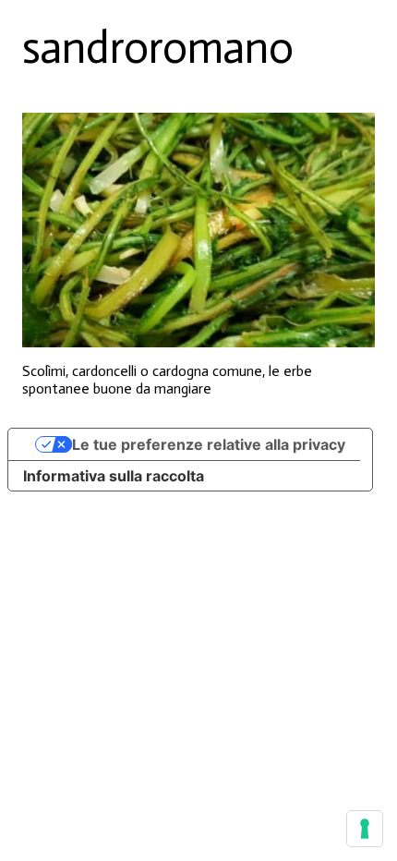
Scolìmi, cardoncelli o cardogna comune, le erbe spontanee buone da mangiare (167, 379)
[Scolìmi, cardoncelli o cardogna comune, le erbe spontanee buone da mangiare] (198, 230)
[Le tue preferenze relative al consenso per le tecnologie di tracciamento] (364, 828)
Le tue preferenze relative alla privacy (208, 444)
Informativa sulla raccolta (113, 476)
